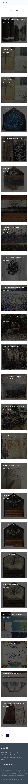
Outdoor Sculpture (12, 752)
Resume (3, 759)
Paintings (4, 754)
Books (3, 752)
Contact (9, 757)
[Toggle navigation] (25, 2)
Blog (10, 754)
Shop (14, 754)
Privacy (23, 779)
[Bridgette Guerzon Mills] (4, 2)
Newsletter (17, 757)
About (3, 757)
